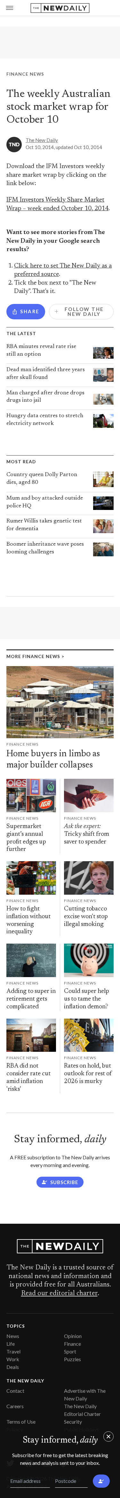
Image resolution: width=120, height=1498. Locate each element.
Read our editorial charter (59, 1293)
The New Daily (42, 140)
